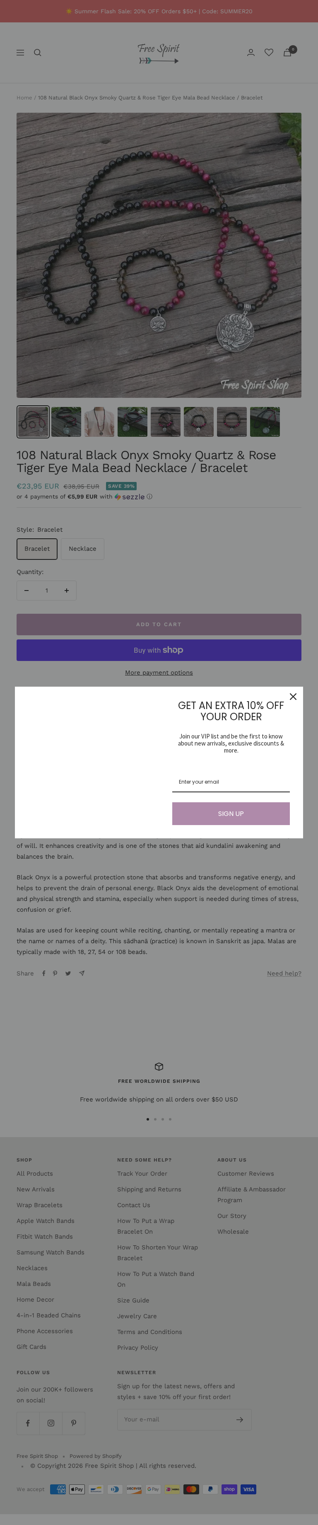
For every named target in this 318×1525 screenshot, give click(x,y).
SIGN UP (231, 813)
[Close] (293, 697)
